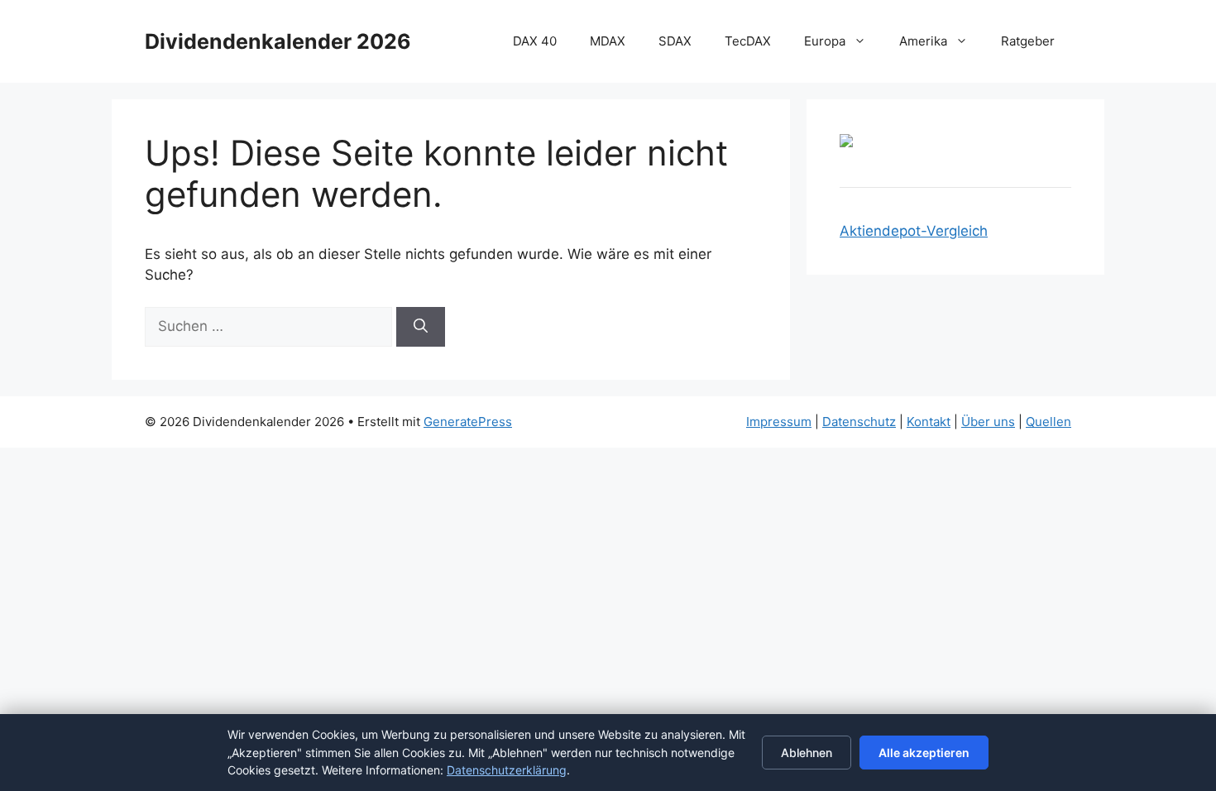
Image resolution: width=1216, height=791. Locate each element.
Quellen (1048, 421)
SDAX (675, 41)
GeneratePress (468, 421)
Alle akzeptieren (923, 752)
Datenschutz (859, 421)
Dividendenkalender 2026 (278, 41)
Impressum (778, 421)
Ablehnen (806, 752)
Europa (824, 41)
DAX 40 (535, 41)
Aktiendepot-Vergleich (914, 231)
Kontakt (928, 421)
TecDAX (748, 41)
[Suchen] (420, 327)
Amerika (923, 41)
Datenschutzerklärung (507, 770)
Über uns (988, 421)
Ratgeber (1028, 41)
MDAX (607, 41)
